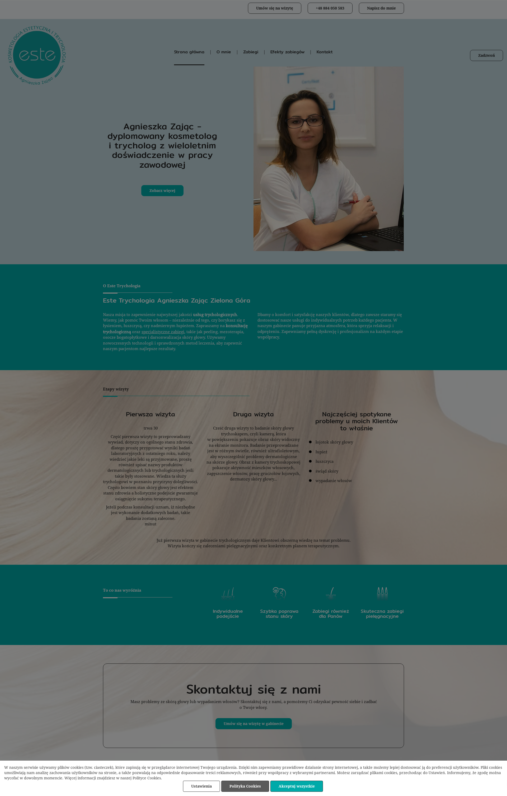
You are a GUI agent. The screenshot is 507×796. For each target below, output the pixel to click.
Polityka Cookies (245, 786)
